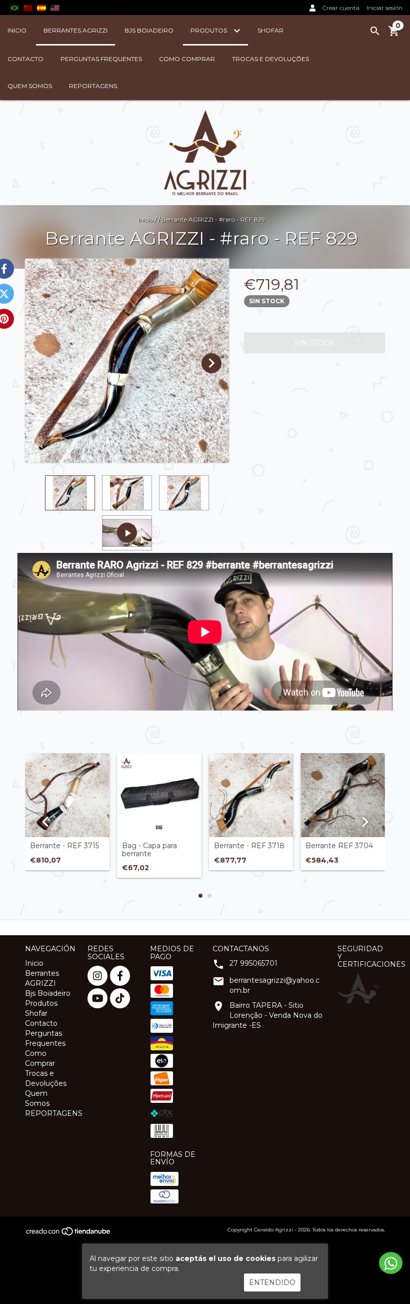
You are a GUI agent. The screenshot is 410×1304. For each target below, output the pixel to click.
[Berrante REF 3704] (342, 795)
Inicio (17, 30)
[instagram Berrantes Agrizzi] (98, 976)
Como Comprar (187, 59)
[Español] (41, 7)
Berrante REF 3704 (339, 846)
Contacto (26, 59)
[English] (28, 7)
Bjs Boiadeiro (149, 30)
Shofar (271, 30)
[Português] (14, 7)
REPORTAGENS (93, 86)
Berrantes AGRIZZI (76, 30)
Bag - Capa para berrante (149, 850)
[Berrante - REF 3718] (251, 795)
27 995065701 (254, 963)
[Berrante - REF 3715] (67, 795)
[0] (394, 34)
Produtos (209, 30)
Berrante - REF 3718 (249, 846)
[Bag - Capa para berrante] (159, 795)
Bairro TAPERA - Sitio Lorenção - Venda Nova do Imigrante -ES (267, 1015)
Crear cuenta (341, 8)
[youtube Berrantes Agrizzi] (98, 998)
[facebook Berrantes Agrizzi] (120, 976)
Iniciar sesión (384, 8)
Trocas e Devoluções (270, 59)
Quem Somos (30, 86)
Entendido (272, 1282)
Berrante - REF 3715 (64, 846)
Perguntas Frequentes (101, 59)
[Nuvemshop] (68, 1234)
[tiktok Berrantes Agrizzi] (120, 998)
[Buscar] (375, 31)
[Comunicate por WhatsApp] (390, 1263)
